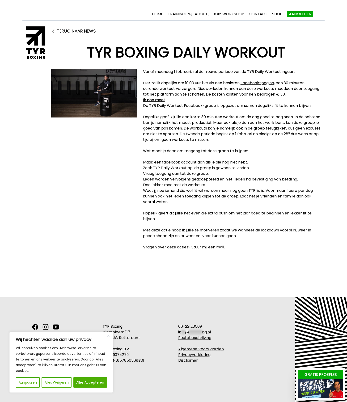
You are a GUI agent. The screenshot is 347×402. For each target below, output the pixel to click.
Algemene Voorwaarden (201, 349)
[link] (35, 327)
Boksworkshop (228, 14)
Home (157, 14)
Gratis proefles (321, 374)
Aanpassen (28, 382)
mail (220, 247)
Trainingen (179, 14)
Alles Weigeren (57, 382)
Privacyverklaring (194, 354)
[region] (61, 362)
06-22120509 (190, 326)
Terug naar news (73, 31)
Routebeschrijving (194, 337)
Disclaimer (188, 360)
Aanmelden (300, 14)
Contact (258, 14)
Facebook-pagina (257, 83)
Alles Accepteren (90, 382)
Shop (277, 14)
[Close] (108, 336)
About (201, 14)
